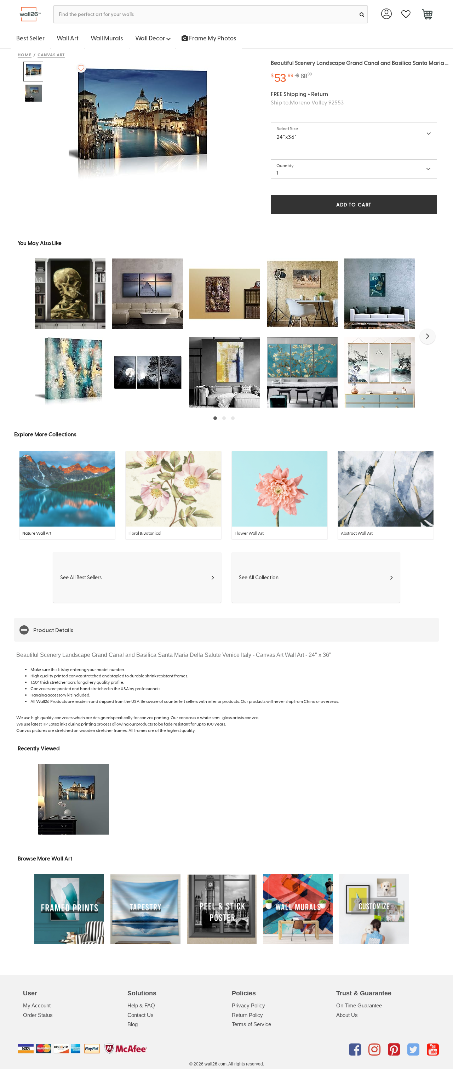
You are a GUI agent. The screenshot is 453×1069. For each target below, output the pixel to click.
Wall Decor (150, 37)
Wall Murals (107, 37)
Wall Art (68, 37)
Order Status (38, 1015)
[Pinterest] (395, 1050)
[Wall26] (27, 14)
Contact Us (140, 1015)
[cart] (427, 15)
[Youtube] (433, 1050)
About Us (347, 1015)
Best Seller (30, 37)
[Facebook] (356, 1050)
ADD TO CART (354, 204)
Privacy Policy (248, 1005)
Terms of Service (251, 1024)
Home (24, 54)
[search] (361, 14)
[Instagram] (375, 1050)
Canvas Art (51, 54)
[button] (427, 336)
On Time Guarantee (359, 1005)
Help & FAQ (141, 1005)
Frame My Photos (212, 37)
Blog (132, 1024)
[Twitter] (414, 1050)
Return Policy (247, 1015)
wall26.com (215, 1064)
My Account (37, 1005)
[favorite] (405, 14)
